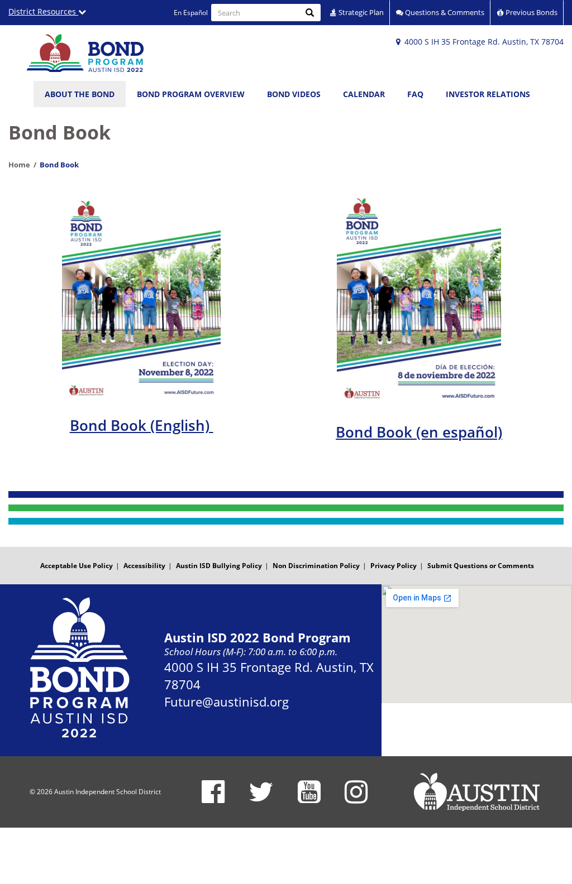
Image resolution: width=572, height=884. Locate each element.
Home (19, 165)
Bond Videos (294, 94)
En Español (191, 12)
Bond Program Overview (191, 94)
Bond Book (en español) (419, 432)
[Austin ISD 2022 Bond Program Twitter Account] (261, 799)
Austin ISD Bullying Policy (219, 565)
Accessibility (144, 565)
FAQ (415, 94)
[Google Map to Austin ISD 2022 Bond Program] (477, 643)
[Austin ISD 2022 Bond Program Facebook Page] (213, 799)
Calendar (364, 94)
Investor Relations (488, 94)
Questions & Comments (443, 12)
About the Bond (80, 94)
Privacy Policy (393, 565)
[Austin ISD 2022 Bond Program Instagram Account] (356, 799)
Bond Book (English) (141, 425)
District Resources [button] (43, 11)
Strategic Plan (360, 12)
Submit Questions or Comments (480, 565)
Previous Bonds (530, 12)
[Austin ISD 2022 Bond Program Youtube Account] (309, 799)
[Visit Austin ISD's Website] (477, 792)
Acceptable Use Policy (76, 565)
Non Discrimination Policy (316, 565)
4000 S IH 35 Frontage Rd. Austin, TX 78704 (483, 41)
